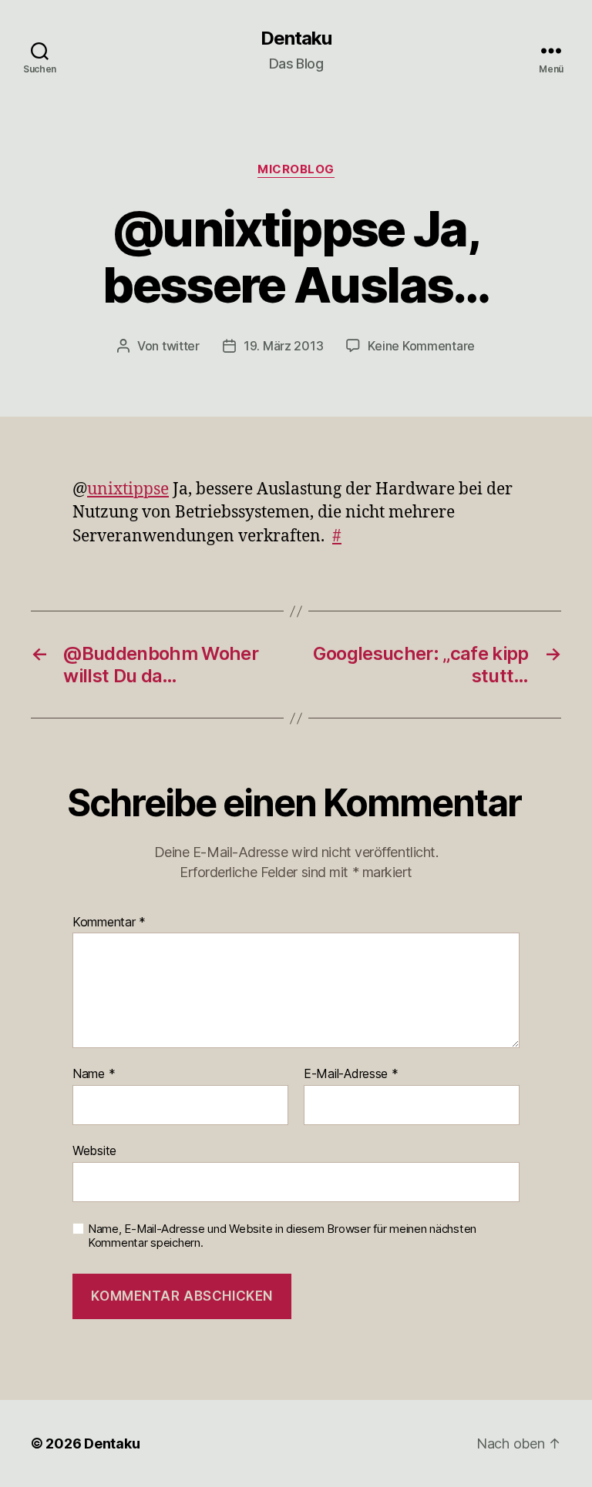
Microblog (296, 169)
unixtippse (128, 489)
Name (93, 1074)
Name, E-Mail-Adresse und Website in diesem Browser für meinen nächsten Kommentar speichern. (282, 1236)
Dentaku (296, 38)
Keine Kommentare (421, 345)
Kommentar (109, 922)
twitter (181, 345)
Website (94, 1150)
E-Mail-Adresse (351, 1074)
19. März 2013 (284, 345)
